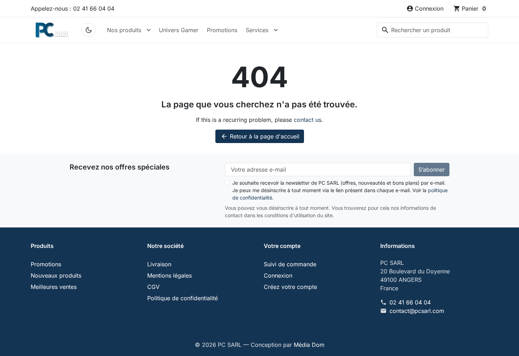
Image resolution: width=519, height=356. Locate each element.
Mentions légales (169, 275)
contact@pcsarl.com (416, 310)
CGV (153, 286)
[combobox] (432, 30)
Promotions (222, 30)
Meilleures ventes (54, 286)
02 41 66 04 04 (410, 302)
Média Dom (309, 344)
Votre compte (282, 245)
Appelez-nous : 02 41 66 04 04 (72, 8)
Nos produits (124, 30)
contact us (307, 119)
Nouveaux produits (56, 275)
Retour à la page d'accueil (260, 136)
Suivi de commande (290, 264)
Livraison (159, 264)
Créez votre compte (290, 286)
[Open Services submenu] (275, 30)
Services (257, 30)
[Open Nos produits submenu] (148, 30)
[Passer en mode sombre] (89, 30)
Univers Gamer (178, 30)
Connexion (278, 275)
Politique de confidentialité (182, 298)
